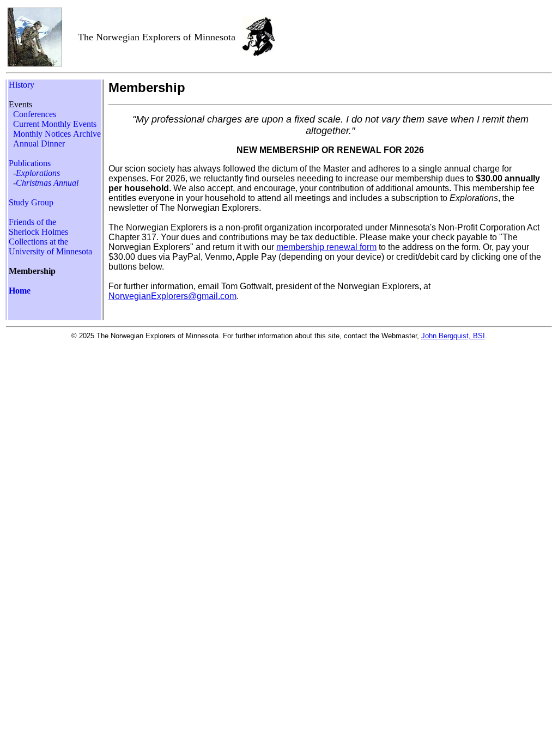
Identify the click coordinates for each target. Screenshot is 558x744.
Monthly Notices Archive (57, 133)
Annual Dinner (38, 143)
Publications (30, 163)
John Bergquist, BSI (453, 336)
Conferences (34, 114)
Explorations (38, 173)
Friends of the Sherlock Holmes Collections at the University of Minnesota (50, 236)
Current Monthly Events (54, 124)
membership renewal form (326, 247)
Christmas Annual (47, 182)
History (21, 84)
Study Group (31, 202)
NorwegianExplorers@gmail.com (172, 296)
